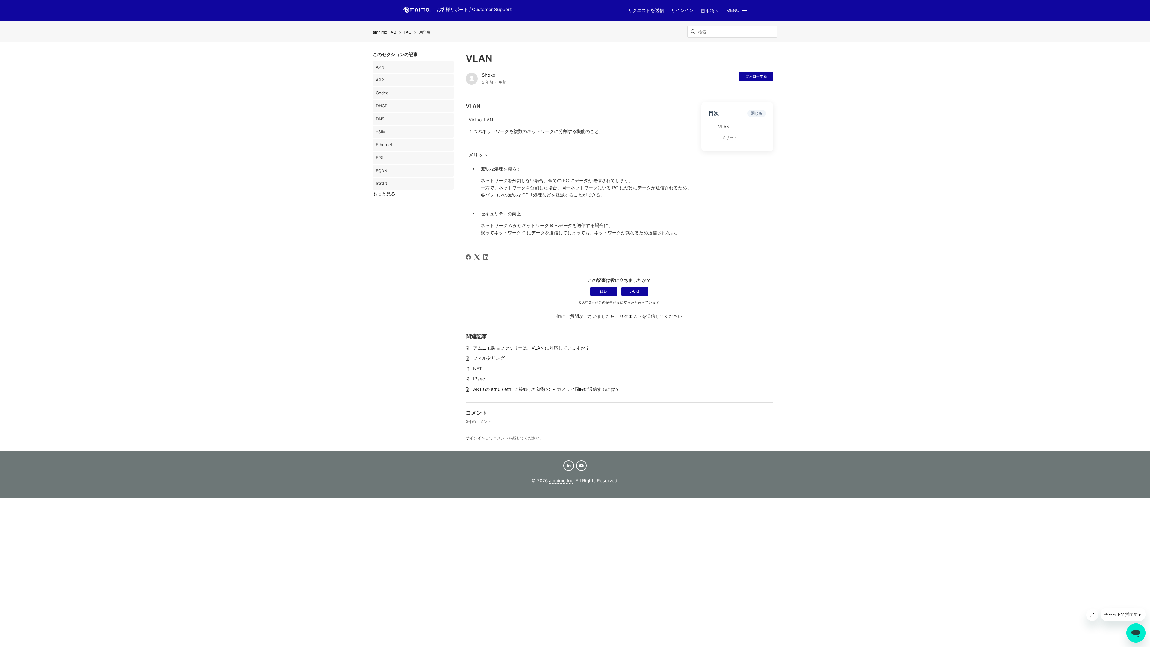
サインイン (475, 438)
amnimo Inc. (561, 480)
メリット (729, 137)
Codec (382, 92)
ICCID (381, 183)
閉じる (756, 113)
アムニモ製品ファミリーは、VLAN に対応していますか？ (531, 348)
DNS (380, 119)
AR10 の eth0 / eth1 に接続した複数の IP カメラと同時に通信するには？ (546, 389)
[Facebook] (468, 257)
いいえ (635, 291)
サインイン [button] (682, 10)
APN (380, 67)
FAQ (407, 32)
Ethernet (384, 144)
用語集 (425, 32)
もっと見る (384, 193)
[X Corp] (477, 257)
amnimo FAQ (384, 32)
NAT (477, 368)
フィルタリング (489, 358)
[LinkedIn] (485, 257)
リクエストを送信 (646, 10)
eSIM (381, 131)
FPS (380, 157)
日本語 (708, 10)
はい (603, 291)
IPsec (479, 379)
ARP (380, 80)
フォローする (756, 76)
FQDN (381, 170)
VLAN (723, 126)
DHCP (382, 105)
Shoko (488, 75)
